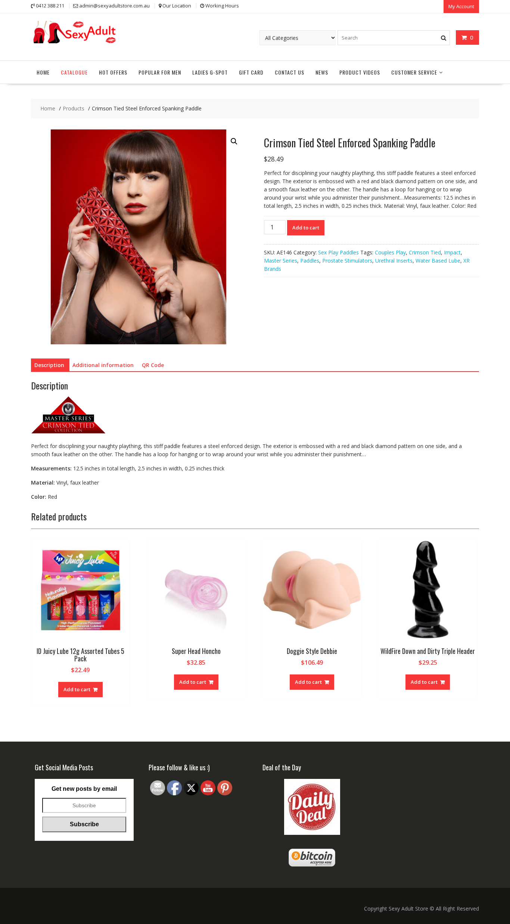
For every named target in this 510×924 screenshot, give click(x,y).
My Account (461, 6)
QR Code (153, 365)
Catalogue (74, 72)
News (321, 72)
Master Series (280, 260)
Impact (452, 252)
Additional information (103, 365)
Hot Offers (113, 72)
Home (43, 72)
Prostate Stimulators (347, 260)
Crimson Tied (425, 252)
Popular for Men (160, 72)
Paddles (309, 260)
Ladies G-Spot (210, 72)
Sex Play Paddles (338, 252)
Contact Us (289, 72)
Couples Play (390, 252)
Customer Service (414, 72)
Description (49, 365)
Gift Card (251, 72)
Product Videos (359, 72)
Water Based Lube (438, 260)
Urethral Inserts (394, 260)
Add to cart (305, 227)
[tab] (49, 365)
